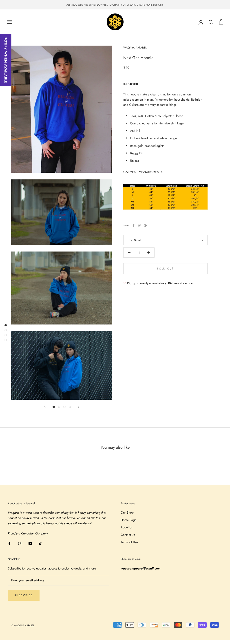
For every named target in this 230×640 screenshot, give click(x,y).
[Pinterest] (145, 225)
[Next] (78, 407)
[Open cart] (221, 21)
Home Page (128, 520)
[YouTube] (30, 543)
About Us (127, 527)
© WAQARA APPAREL (22, 625)
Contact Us (128, 534)
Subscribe (23, 595)
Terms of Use (129, 542)
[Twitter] (139, 225)
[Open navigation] (9, 22)
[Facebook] (133, 225)
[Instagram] (19, 543)
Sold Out (165, 269)
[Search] (211, 22)
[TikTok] (40, 543)
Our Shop (127, 512)
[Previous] (45, 407)
